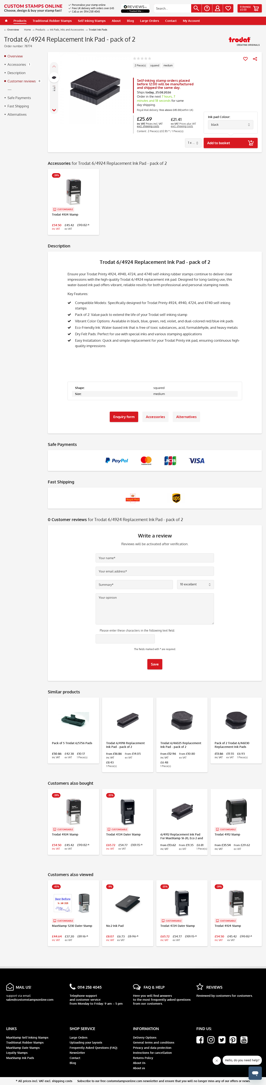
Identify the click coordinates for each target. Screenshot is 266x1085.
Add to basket (218, 143)
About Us (139, 1063)
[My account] (217, 8)
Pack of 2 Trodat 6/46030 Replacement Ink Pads (232, 745)
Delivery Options (144, 1037)
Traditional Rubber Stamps (25, 1042)
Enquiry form (124, 417)
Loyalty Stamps (17, 1052)
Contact (75, 1058)
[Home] (6, 21)
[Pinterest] (232, 1039)
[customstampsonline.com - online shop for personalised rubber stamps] (33, 8)
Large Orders (78, 1037)
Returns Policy (143, 1058)
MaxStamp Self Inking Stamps (27, 1037)
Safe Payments (19, 98)
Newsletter (77, 1052)
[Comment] (142, 59)
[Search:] (172, 8)
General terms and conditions (153, 1042)
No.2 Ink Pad (115, 925)
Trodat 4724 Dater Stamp (123, 834)
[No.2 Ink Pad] (127, 903)
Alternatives (17, 114)
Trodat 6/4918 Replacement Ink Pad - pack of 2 (125, 745)
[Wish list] (228, 8)
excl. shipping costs (148, 126)
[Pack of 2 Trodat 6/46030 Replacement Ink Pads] (236, 720)
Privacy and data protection (152, 1047)
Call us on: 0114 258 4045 (86, 11)
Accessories (18, 64)
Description (16, 73)
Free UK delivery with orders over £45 (93, 8)
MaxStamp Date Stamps (23, 1047)
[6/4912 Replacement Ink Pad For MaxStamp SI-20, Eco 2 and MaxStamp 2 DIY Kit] (181, 812)
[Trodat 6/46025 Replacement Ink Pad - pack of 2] (181, 720)
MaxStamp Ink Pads (20, 1058)
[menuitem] (91, 5)
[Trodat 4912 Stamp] (236, 812)
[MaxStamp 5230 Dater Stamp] (73, 903)
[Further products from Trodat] (244, 41)
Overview (15, 56)
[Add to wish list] (245, 59)
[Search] (196, 8)
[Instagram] (210, 1039)
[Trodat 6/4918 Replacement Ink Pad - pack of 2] (127, 720)
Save (155, 664)
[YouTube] (244, 1039)
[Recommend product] (255, 59)
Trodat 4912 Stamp (227, 834)
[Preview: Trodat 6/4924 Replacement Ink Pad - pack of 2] (54, 77)
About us (139, 1068)
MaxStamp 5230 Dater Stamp (72, 925)
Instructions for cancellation (152, 1052)
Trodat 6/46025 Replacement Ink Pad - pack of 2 (180, 745)
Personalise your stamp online (89, 4)
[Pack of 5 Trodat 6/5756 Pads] (73, 720)
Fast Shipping (18, 106)
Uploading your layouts (86, 1042)
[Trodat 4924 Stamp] (73, 192)
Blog (73, 1063)
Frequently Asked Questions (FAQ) (93, 1047)
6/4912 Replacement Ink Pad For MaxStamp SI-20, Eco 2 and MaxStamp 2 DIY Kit (181, 836)
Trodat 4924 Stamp (65, 214)
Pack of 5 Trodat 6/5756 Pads (72, 743)
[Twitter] (221, 1039)
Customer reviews (23, 81)
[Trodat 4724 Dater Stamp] (127, 812)
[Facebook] (199, 1039)
